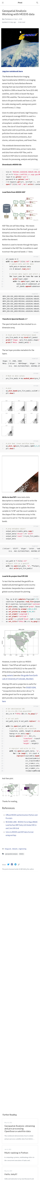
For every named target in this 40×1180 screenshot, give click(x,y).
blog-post (8, 849)
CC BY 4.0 (22, 869)
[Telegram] (15, 864)
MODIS (21, 854)
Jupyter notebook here (12, 71)
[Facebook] (12, 864)
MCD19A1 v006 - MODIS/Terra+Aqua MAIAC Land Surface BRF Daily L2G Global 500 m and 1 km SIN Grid (22, 825)
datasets (14, 849)
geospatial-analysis (11, 854)
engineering (22, 849)
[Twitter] (8, 864)
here (4, 701)
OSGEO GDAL (31, 687)
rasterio (10, 675)
